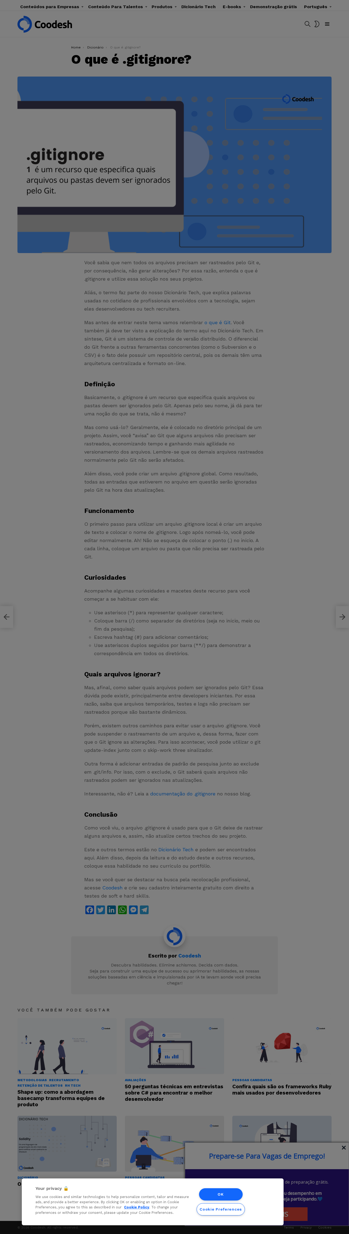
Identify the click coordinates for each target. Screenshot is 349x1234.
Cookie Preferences (221, 1209)
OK (221, 1194)
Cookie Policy (136, 1207)
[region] (153, 1201)
